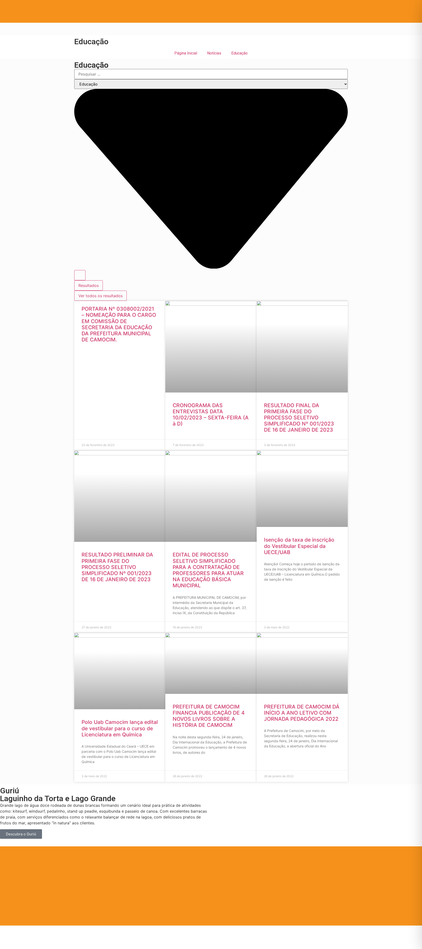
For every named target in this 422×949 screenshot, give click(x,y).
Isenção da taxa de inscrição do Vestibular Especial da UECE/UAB (299, 546)
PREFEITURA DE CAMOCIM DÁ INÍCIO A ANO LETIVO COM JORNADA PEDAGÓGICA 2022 (301, 713)
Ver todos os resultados (100, 295)
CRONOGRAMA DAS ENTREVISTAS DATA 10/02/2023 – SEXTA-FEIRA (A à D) (211, 414)
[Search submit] (79, 275)
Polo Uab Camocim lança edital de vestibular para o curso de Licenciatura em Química (120, 728)
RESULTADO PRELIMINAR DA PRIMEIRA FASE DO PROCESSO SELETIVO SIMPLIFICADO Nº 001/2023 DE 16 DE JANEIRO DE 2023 (117, 567)
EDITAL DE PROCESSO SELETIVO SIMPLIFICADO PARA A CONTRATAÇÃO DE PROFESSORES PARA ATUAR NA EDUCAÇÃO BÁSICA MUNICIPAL (208, 570)
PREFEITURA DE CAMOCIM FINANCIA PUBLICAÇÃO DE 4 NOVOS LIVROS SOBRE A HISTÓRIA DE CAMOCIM (209, 716)
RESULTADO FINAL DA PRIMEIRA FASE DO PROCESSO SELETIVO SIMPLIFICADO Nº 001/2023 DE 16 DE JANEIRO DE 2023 (299, 417)
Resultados (88, 285)
